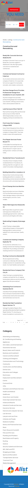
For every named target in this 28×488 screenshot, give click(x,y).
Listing (10, 40)
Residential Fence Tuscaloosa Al (14, 158)
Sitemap (17, 486)
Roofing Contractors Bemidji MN (13, 256)
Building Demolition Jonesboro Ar (14, 172)
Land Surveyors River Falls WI (12, 109)
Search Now (21, 25)
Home (5, 40)
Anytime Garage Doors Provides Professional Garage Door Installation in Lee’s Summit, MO (13, 92)
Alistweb (16, 484)
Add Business (14, 10)
